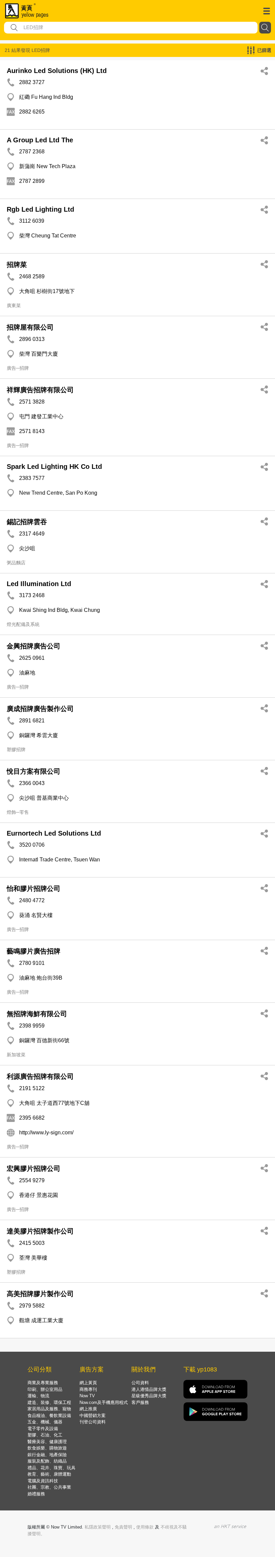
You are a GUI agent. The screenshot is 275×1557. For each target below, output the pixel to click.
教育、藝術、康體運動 (49, 1474)
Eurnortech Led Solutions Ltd (54, 833)
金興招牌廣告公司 (33, 646)
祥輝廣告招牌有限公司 (40, 390)
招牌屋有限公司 (30, 327)
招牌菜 (17, 264)
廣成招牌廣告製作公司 (40, 708)
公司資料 (140, 1382)
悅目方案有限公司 (33, 771)
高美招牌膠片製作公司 (40, 1293)
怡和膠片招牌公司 (33, 888)
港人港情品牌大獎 (148, 1389)
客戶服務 (140, 1402)
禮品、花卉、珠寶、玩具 (51, 1467)
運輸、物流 (38, 1395)
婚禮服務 (36, 1493)
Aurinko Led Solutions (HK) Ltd (57, 70)
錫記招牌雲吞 (27, 521)
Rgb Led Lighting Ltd (40, 209)
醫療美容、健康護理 (47, 1441)
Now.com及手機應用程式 (103, 1402)
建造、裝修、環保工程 (49, 1402)
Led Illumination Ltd (39, 583)
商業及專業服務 (43, 1382)
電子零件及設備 (43, 1428)
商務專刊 (88, 1389)
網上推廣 (88, 1408)
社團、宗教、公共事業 (49, 1487)
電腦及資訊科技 (43, 1480)
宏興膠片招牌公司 (33, 1168)
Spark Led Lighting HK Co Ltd (54, 466)
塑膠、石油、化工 (45, 1434)
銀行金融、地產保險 (47, 1454)
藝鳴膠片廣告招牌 (33, 951)
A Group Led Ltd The (40, 140)
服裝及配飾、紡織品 (47, 1461)
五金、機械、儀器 (45, 1421)
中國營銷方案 (92, 1415)
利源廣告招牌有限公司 (40, 1076)
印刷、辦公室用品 (45, 1389)
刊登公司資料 (92, 1421)
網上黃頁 (88, 1382)
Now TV (87, 1395)
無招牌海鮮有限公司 (37, 1013)
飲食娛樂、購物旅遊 (47, 1447)
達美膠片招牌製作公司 (40, 1231)
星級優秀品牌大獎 (148, 1395)
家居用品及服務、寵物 (49, 1408)
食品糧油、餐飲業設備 (49, 1415)
